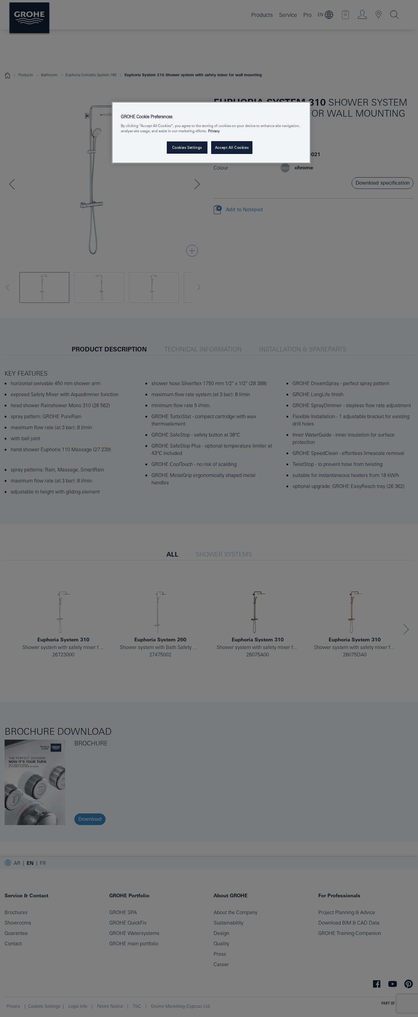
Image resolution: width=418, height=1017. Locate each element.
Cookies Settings (187, 147)
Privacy (214, 131)
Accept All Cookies (231, 147)
